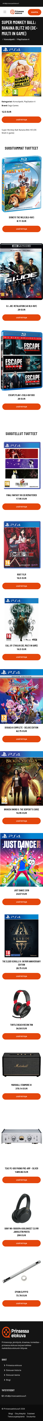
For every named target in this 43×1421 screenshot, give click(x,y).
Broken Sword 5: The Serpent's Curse (21, 809)
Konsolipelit (9, 39)
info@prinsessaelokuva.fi (11, 3)
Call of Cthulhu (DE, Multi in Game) (21, 645)
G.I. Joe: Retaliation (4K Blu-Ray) (21, 305)
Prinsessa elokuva (14, 1365)
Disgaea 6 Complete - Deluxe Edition (21, 727)
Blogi (8, 1380)
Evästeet (31, 1413)
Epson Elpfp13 (21, 1291)
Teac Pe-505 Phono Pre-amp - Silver (21, 1168)
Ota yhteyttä (20, 1413)
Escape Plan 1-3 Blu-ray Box (21, 395)
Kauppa (34, 12)
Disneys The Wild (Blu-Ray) (21, 217)
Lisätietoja (21, 119)
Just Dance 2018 (21, 890)
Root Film (21, 574)
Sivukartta (30, 1416)
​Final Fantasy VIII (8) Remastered (21, 495)
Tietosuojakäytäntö (16, 1416)
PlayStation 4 (23, 39)
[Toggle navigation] (5, 12)
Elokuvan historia (13, 1370)
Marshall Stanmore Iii (21, 1084)
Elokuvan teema (13, 1375)
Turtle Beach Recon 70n (21, 1024)
